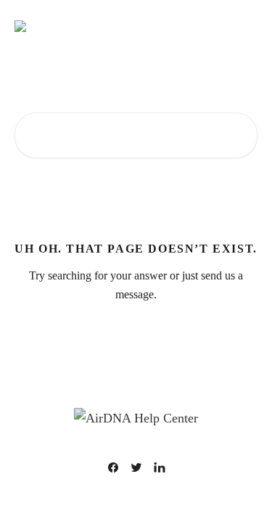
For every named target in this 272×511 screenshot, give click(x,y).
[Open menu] (244, 26)
